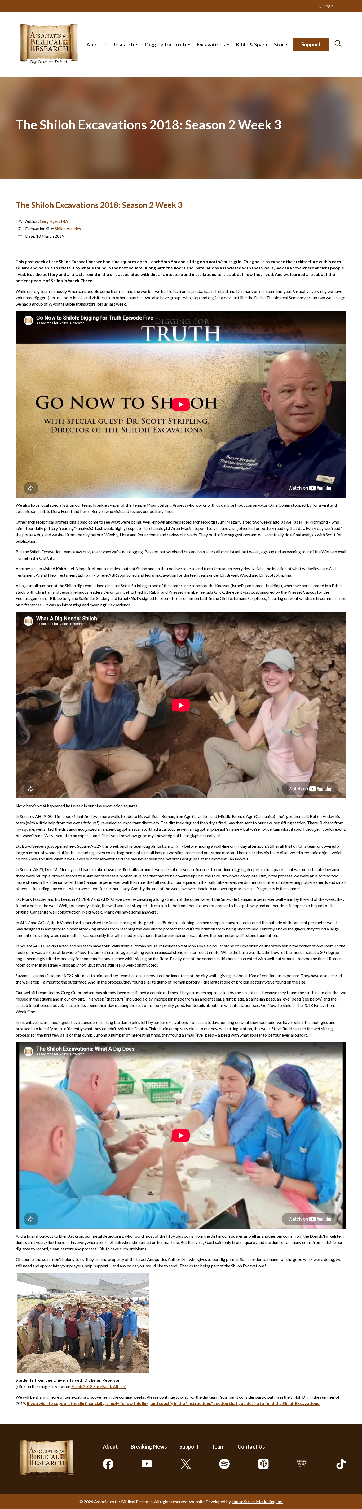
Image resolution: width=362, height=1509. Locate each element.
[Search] (338, 43)
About (93, 44)
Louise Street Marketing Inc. (257, 1501)
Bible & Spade (252, 44)
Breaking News (149, 1446)
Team (218, 1446)
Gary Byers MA (54, 221)
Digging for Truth (165, 44)
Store (280, 44)
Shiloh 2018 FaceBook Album (98, 1386)
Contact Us (251, 1446)
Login (329, 5)
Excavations (211, 44)
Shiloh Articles (68, 228)
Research (123, 44)
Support (311, 44)
